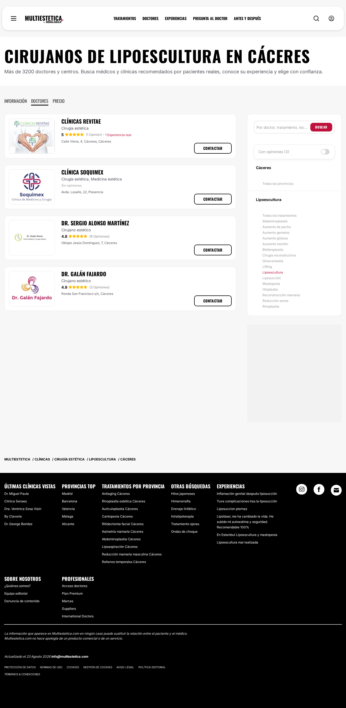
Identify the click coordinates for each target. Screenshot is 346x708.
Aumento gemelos (276, 232)
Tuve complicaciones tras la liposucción (247, 501)
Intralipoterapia (182, 516)
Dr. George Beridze (18, 524)
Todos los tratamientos (279, 215)
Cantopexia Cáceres (117, 516)
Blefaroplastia (272, 250)
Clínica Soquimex (82, 172)
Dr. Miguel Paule (16, 494)
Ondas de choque (184, 531)
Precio (59, 101)
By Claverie (13, 516)
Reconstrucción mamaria (281, 295)
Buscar (321, 127)
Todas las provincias (277, 184)
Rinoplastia (270, 306)
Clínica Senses (15, 501)
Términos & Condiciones (22, 674)
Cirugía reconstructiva (279, 255)
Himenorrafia (181, 501)
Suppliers (69, 609)
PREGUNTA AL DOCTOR (210, 18)
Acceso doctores (74, 586)
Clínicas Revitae (81, 121)
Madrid (67, 494)
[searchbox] (283, 127)
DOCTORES (150, 18)
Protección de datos (20, 667)
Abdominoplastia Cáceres (121, 539)
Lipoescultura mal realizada (237, 542)
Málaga (67, 516)
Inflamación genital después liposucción (247, 494)
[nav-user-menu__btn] (331, 18)
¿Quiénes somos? (17, 586)
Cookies (73, 667)
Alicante (68, 524)
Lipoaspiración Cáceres (120, 547)
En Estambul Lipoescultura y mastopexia (247, 535)
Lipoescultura (272, 272)
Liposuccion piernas (232, 509)
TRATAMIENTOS (125, 18)
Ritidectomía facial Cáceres (123, 524)
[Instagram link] (301, 491)
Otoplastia (270, 289)
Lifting (267, 267)
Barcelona (69, 501)
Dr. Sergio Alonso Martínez (95, 223)
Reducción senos (275, 301)
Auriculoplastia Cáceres (120, 509)
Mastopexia (271, 284)
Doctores (39, 101)
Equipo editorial (16, 593)
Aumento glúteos (275, 238)
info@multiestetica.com (69, 656)
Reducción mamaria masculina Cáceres (132, 554)
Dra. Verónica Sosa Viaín (22, 509)
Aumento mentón (275, 244)
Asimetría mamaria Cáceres (122, 531)
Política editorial (152, 667)
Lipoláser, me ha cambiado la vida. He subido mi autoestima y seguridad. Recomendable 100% (245, 521)
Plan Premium (72, 593)
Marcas (67, 601)
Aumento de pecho (276, 227)
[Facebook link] (319, 491)
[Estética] (44, 19)
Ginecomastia (272, 261)
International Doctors (78, 616)
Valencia (68, 509)
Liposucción (271, 278)
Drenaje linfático (183, 509)
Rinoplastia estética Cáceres (123, 501)
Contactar (212, 148)
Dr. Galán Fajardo (83, 274)
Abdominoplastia (275, 221)
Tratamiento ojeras (185, 524)
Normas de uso (51, 667)
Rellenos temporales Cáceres (124, 562)
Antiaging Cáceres (116, 494)
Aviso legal (125, 667)
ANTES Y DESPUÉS (247, 18)
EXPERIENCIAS (176, 18)
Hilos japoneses (183, 494)
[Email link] (336, 490)
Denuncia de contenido (21, 601)
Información (15, 101)
